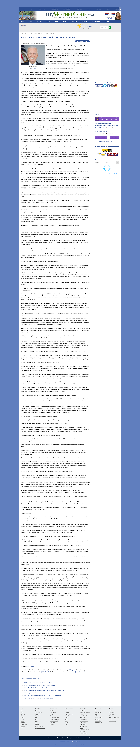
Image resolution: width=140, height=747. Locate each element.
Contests (98, 9)
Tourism (107, 21)
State (30, 21)
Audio (110, 710)
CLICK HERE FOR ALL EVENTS (107, 141)
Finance (81, 728)
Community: (53, 709)
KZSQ (66, 721)
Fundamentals (83, 726)
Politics (22, 721)
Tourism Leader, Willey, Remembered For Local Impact (38, 698)
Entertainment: (69, 709)
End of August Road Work (31, 693)
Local (22, 21)
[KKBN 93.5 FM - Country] (112, 154)
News (23, 9)
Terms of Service (65, 742)
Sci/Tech (23, 726)
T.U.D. (110, 719)
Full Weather (85, 26)
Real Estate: (83, 724)
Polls (66, 724)
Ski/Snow (37, 714)
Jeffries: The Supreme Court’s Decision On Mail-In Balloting (39, 685)
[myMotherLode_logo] (70, 15)
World (48, 21)
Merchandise (98, 712)
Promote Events (98, 717)
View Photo (33, 68)
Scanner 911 (112, 712)
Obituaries (84, 21)
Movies (66, 710)
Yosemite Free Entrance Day (103, 123)
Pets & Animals (98, 722)
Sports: (37, 716)
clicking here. (72, 670)
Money (56, 21)
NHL (36, 723)
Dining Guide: (83, 709)
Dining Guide (66, 9)
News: (22, 709)
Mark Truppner (30, 666)
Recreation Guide (54, 721)
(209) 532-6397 (45, 672)
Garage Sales (98, 721)
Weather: (38, 709)
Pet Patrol (52, 722)
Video (110, 715)
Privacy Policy (70, 738)
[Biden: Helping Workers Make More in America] (33, 64)
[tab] (97, 119)
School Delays (96, 21)
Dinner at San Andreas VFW (103, 131)
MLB (36, 719)
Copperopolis (83, 722)
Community (42, 9)
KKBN (66, 722)
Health (88, 9)
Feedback (62, 738)
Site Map (78, 738)
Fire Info (52, 724)
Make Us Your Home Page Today (104, 83)
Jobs (96, 710)
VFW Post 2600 (99, 133)
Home (50, 738)
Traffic (65, 21)
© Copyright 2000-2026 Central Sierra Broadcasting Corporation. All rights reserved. (70, 745)
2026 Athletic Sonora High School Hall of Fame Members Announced (42, 695)
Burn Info (91, 26)
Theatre (67, 712)
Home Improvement (84, 729)
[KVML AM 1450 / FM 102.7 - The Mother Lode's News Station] (107, 150)
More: (111, 709)
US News (39, 21)
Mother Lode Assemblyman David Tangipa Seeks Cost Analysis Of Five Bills (44, 690)
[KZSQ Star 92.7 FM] (100, 154)
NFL (36, 717)
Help (90, 738)
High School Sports (40, 728)
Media (108, 9)
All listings (82, 710)
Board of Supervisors (114, 717)
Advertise (85, 738)
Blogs (51, 715)
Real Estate (79, 9)
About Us (55, 738)
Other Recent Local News (31, 679)
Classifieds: (98, 709)
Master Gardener (84, 733)
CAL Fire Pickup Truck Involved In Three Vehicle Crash (38, 683)
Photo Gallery (112, 721)
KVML (66, 719)
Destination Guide (54, 719)
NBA (36, 721)
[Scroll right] (120, 9)
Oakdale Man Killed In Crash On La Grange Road (36, 688)
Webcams (74, 21)
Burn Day (37, 710)
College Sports (39, 726)
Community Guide (54, 717)
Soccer (37, 724)
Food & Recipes (69, 714)
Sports (32, 9)
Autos (96, 714)
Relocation (82, 731)
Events (51, 710)
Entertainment (54, 9)
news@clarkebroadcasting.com (80, 672)
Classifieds (118, 9)
